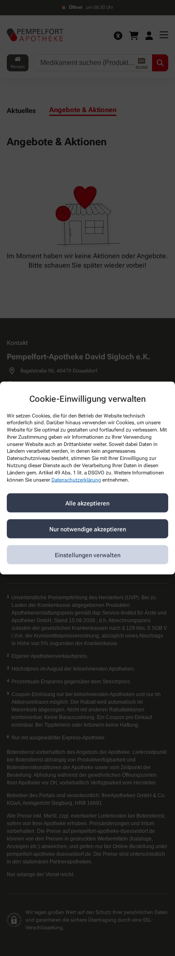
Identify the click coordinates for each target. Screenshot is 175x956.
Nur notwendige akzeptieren (87, 528)
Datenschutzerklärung (76, 479)
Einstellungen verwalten (88, 554)
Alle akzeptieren (87, 502)
